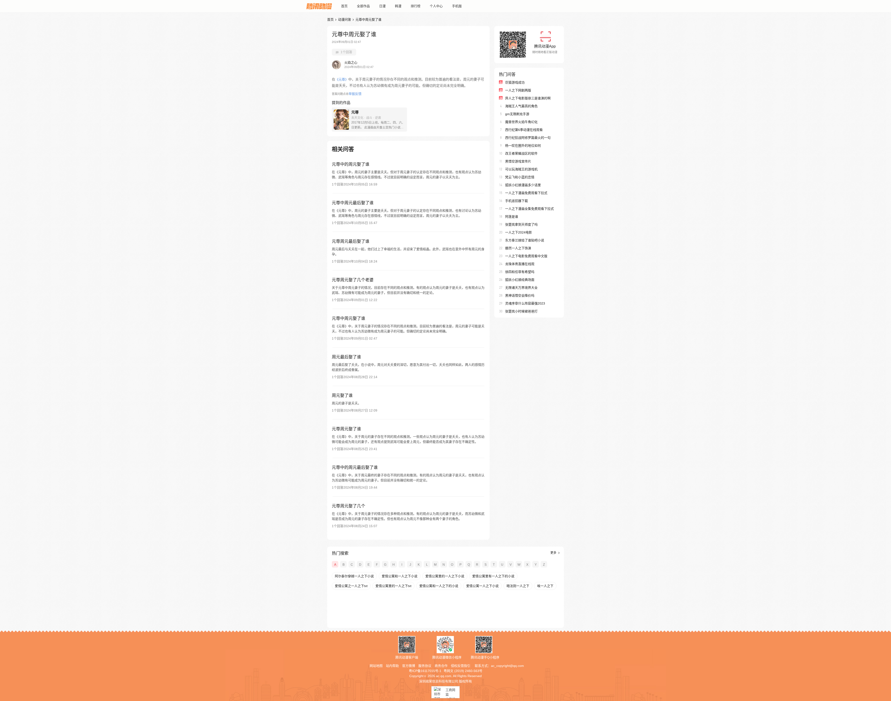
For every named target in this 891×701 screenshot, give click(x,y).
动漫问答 (344, 19)
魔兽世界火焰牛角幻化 (521, 122)
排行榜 (415, 6)
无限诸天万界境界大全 (521, 287)
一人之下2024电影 (518, 232)
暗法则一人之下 (518, 586)
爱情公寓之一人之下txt (351, 586)
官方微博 (408, 666)
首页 (344, 6)
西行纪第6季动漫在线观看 (524, 130)
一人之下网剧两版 (518, 90)
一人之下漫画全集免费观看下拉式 (529, 209)
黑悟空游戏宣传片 (518, 161)
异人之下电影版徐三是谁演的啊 (528, 98)
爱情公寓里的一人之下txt (393, 586)
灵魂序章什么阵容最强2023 (525, 303)
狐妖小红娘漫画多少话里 (523, 185)
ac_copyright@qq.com (507, 666)
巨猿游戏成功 (515, 82)
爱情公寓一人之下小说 (482, 586)
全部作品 (363, 6)
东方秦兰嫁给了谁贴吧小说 (524, 240)
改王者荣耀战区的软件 (521, 153)
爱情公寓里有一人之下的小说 (493, 576)
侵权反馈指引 (460, 666)
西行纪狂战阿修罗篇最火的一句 (528, 138)
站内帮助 (392, 666)
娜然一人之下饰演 (518, 248)
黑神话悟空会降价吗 (519, 295)
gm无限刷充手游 (517, 114)
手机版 (457, 6)
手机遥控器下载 (516, 201)
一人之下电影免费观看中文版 (526, 256)
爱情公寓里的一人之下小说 (444, 576)
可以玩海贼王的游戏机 (521, 169)
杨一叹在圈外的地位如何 (523, 145)
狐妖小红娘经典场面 (519, 280)
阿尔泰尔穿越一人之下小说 (354, 576)
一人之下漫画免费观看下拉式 (526, 193)
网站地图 (376, 666)
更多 (553, 552)
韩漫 (398, 6)
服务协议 (424, 666)
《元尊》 (341, 79)
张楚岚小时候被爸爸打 (521, 311)
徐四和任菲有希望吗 (519, 272)
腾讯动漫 (319, 6)
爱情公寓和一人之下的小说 (438, 586)
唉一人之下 (545, 586)
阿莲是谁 (511, 216)
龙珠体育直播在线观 (519, 264)
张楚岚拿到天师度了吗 (521, 224)
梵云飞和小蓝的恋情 (519, 177)
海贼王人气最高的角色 (521, 106)
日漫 (382, 6)
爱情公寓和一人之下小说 (399, 576)
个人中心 (436, 6)
